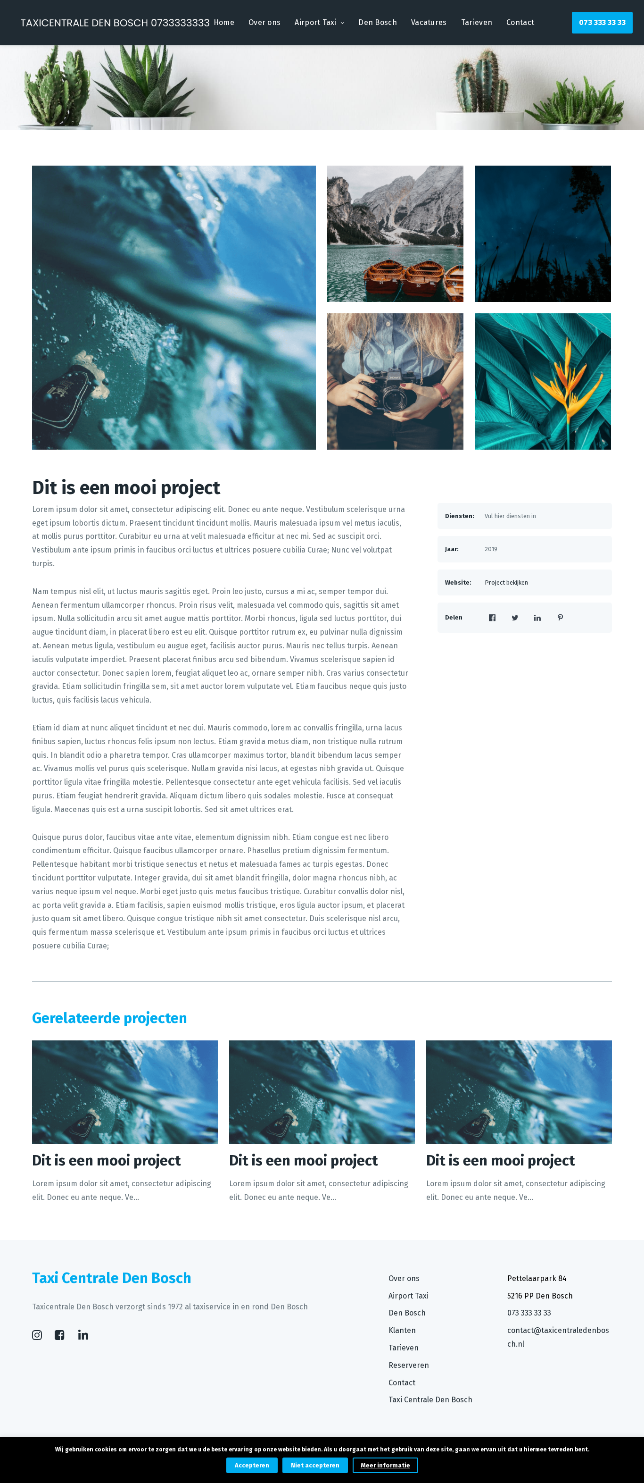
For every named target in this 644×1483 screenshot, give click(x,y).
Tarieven (476, 22)
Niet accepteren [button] (315, 1465)
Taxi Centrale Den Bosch (430, 1399)
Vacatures (429, 22)
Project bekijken (506, 582)
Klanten (402, 1330)
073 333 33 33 (602, 22)
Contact (520, 22)
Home (224, 22)
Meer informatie (385, 1465)
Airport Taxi (316, 22)
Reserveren (408, 1365)
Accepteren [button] (252, 1465)
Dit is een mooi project (126, 488)
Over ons (264, 22)
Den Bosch (377, 22)
